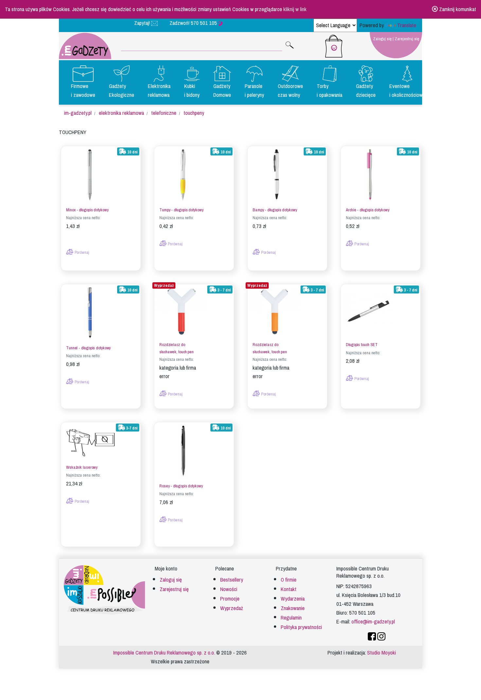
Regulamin (291, 618)
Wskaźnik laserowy (82, 468)
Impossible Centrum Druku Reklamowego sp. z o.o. (164, 653)
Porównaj (81, 252)
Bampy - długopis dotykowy (275, 210)
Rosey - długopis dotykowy (181, 486)
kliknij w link (295, 9)
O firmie (288, 580)
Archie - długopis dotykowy (367, 210)
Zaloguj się (382, 39)
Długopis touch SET (362, 345)
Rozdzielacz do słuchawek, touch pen (176, 348)
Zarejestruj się (407, 39)
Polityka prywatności (301, 627)
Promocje (230, 599)
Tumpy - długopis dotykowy (181, 210)
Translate (406, 25)
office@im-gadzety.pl (373, 622)
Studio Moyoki (381, 653)
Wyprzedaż (231, 608)
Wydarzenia (293, 599)
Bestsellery (231, 580)
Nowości (228, 589)
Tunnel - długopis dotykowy (88, 348)
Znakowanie (293, 608)
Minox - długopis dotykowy (87, 210)
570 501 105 (204, 23)
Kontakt (288, 589)
